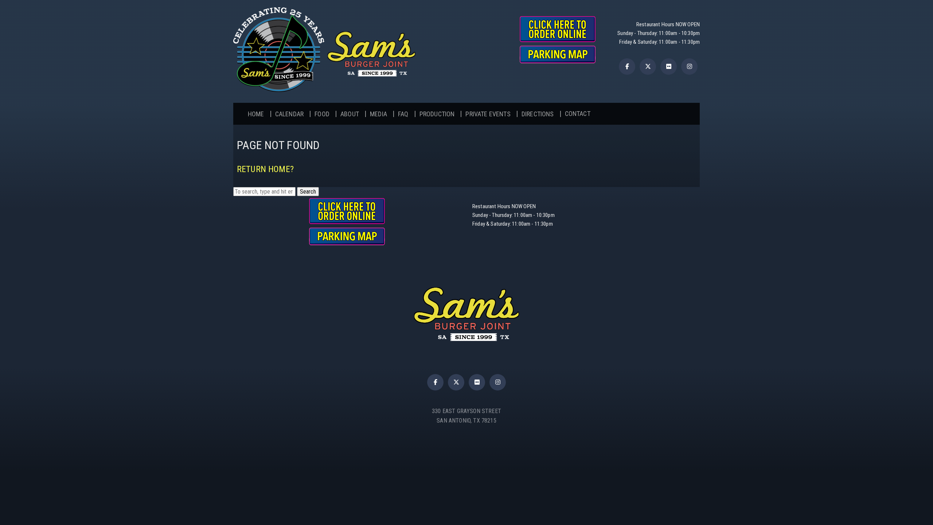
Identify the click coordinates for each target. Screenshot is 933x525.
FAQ (403, 114)
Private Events (487, 114)
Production (437, 114)
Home (256, 114)
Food (322, 114)
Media (378, 114)
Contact (577, 113)
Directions (538, 114)
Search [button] (308, 191)
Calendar (289, 114)
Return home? (265, 169)
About (349, 114)
